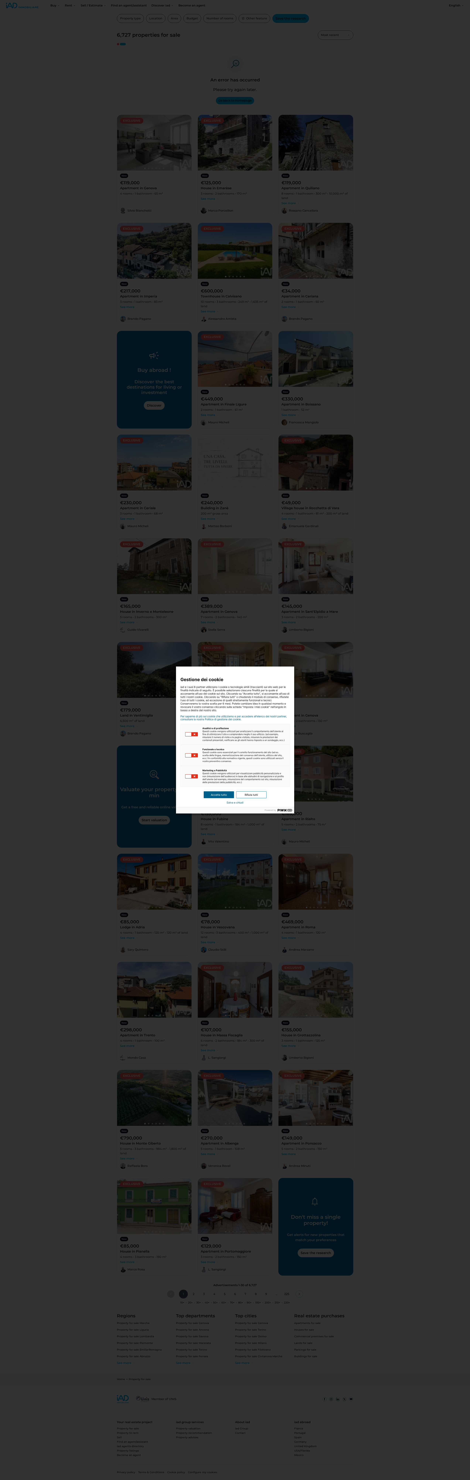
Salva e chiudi (235, 802)
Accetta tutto (219, 794)
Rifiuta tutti (251, 794)
